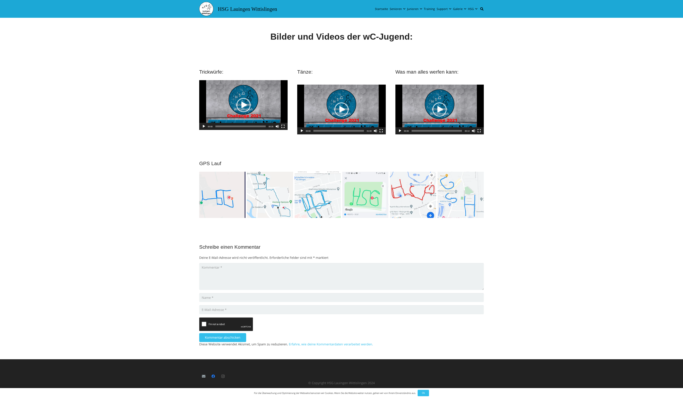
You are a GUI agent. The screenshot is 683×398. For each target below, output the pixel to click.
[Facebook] (213, 376)
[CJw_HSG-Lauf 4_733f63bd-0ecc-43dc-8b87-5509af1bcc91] (318, 195)
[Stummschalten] (277, 126)
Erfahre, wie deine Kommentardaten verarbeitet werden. (331, 344)
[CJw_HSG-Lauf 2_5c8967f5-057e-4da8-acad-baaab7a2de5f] (413, 195)
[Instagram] (222, 376)
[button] (404, 8)
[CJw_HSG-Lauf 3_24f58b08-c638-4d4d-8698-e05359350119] (365, 195)
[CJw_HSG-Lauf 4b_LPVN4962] (270, 195)
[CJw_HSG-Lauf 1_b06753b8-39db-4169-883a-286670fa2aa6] (461, 195)
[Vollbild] (283, 126)
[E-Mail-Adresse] (203, 376)
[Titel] (206, 9)
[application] (243, 105)
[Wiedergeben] (204, 126)
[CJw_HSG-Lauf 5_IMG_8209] (222, 195)
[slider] (240, 126)
